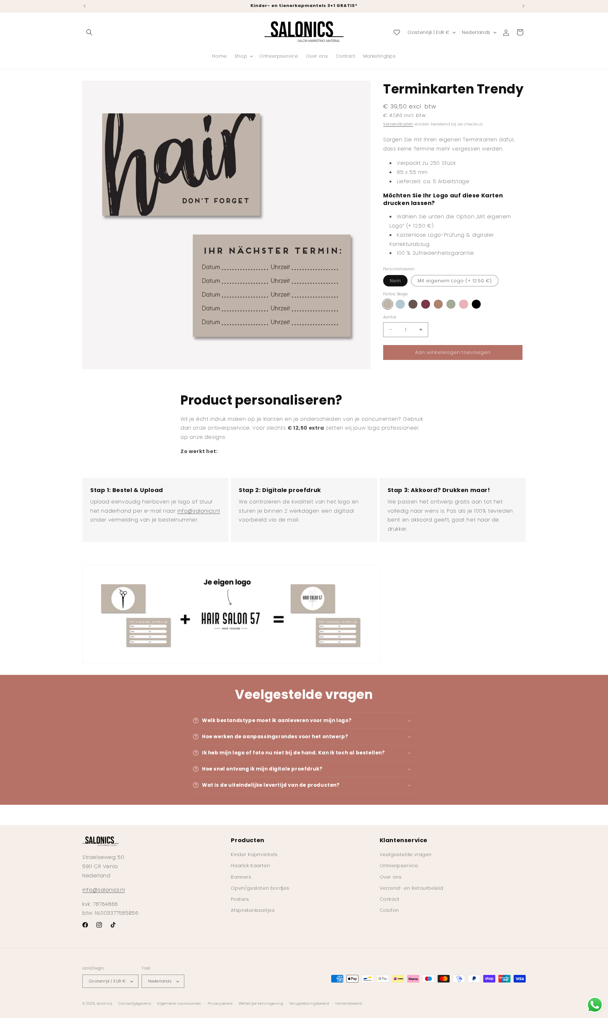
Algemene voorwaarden (179, 1003)
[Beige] (387, 304)
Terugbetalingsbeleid (309, 1003)
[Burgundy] (425, 304)
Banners (241, 877)
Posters (240, 899)
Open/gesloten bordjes (260, 888)
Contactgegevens (134, 1003)
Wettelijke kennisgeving (261, 1003)
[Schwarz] (476, 304)
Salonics (104, 1003)
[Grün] (450, 304)
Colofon (389, 910)
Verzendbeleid (348, 1003)
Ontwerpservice (399, 865)
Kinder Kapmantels (254, 854)
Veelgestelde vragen (406, 854)
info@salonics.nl (198, 511)
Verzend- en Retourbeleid (411, 888)
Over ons (391, 877)
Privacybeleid (220, 1003)
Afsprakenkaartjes (253, 910)
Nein (395, 280)
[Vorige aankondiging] (85, 6)
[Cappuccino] (438, 304)
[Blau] (400, 304)
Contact (390, 899)
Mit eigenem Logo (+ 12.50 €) (455, 280)
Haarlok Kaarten (250, 865)
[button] (89, 32)
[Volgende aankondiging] (523, 6)
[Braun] (412, 304)
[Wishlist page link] (397, 32)
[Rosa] (463, 304)
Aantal (389, 317)
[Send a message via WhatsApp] (595, 1005)
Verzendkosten (398, 124)
